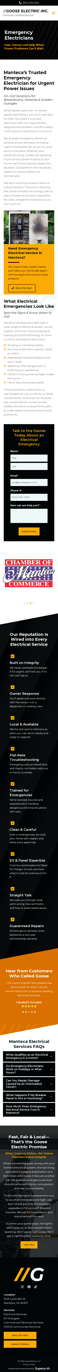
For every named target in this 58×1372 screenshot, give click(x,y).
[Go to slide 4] (33, 603)
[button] (53, 13)
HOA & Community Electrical (22, 1326)
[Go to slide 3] (30, 603)
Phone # (16, 490)
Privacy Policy (29, 1364)
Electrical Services (15, 1314)
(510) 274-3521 (31, 2)
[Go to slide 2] (27, 603)
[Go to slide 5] (35, 1012)
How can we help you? (25, 505)
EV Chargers (12, 1318)
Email (14, 475)
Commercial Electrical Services (23, 1322)
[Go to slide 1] (24, 603)
